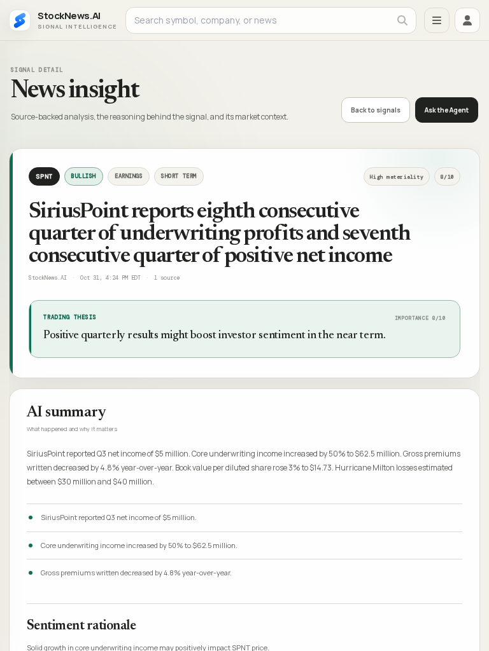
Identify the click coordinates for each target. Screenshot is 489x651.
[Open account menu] (467, 20)
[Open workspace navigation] (437, 20)
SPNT (44, 176)
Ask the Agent (447, 110)
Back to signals (375, 110)
